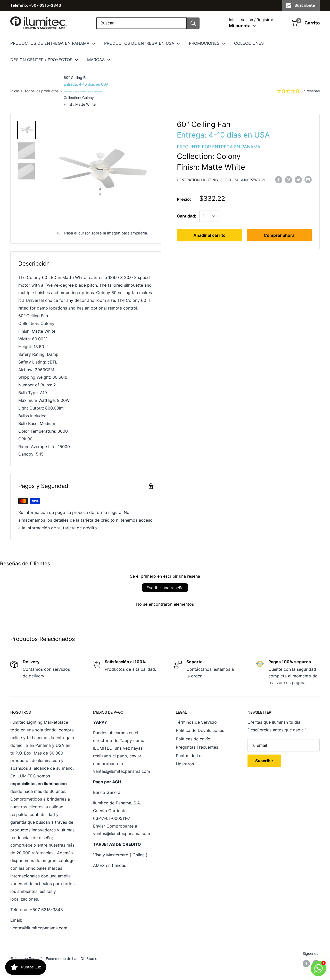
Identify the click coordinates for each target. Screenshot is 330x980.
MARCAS (96, 59)
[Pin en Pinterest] (288, 179)
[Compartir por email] (308, 179)
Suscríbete (304, 5)
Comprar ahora (279, 235)
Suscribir (264, 760)
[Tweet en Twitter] (298, 179)
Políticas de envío (193, 738)
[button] (288, 91)
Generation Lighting (197, 180)
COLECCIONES (249, 43)
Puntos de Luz (190, 755)
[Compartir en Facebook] (278, 179)
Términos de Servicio (196, 722)
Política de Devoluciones (200, 730)
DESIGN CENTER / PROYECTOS (41, 59)
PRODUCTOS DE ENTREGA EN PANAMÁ (49, 43)
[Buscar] (193, 23)
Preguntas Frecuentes (197, 747)
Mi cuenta (240, 25)
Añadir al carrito (209, 235)
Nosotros (185, 763)
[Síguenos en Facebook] (306, 963)
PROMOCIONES (204, 43)
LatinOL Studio (84, 958)
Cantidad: (186, 216)
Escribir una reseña (165, 587)
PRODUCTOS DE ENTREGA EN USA (139, 43)
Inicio (14, 91)
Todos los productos (41, 91)
